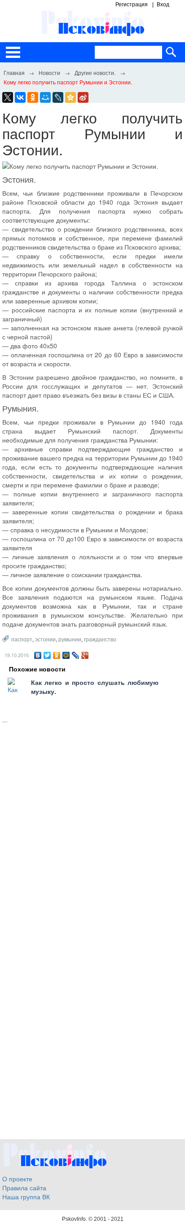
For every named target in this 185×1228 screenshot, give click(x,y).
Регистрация (131, 4)
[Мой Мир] (66, 655)
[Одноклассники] (57, 655)
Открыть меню (13, 52)
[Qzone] (70, 97)
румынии (69, 639)
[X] (7, 97)
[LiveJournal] (58, 97)
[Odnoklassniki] (32, 97)
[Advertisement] (92, 828)
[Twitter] (47, 655)
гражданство (100, 639)
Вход (163, 4)
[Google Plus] (85, 655)
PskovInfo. (75, 1219)
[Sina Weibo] (83, 97)
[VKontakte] (20, 97)
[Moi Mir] (45, 97)
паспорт (21, 639)
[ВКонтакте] (38, 655)
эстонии (45, 639)
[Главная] (14, 72)
